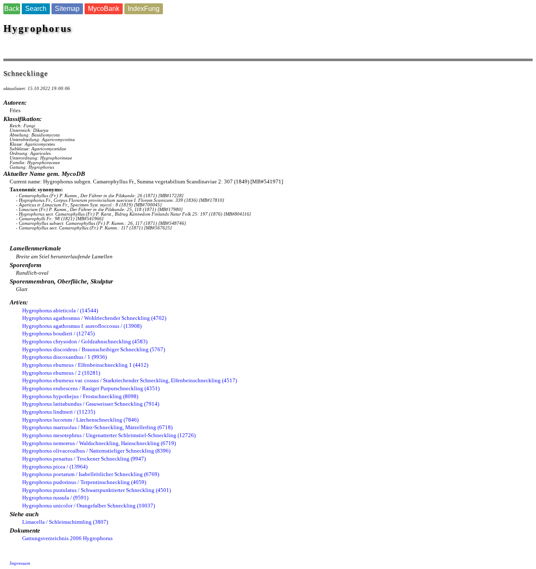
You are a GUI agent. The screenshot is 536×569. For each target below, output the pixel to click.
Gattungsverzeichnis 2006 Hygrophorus (67, 538)
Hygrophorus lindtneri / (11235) (58, 412)
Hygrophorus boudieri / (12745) (58, 333)
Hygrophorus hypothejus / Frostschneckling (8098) (80, 396)
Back (11, 8)
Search (35, 8)
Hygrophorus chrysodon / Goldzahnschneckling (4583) (84, 341)
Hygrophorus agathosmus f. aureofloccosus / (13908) (82, 326)
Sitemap (67, 8)
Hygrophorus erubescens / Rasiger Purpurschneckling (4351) (91, 388)
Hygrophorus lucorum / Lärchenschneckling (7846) (80, 420)
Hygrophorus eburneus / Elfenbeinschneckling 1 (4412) (85, 365)
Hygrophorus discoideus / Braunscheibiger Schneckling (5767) (93, 349)
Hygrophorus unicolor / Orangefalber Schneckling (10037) (88, 505)
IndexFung (144, 8)
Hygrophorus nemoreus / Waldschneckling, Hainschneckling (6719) (99, 443)
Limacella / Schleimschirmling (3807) (65, 522)
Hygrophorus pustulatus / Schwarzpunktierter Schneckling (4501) (96, 490)
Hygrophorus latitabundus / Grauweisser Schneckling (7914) (90, 404)
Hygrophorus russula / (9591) (55, 497)
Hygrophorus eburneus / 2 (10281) (61, 373)
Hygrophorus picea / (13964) (55, 466)
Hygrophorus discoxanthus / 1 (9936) (64, 357)
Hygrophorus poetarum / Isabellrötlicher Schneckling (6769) (90, 474)
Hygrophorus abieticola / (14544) (60, 310)
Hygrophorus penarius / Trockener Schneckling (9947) (84, 459)
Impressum (20, 563)
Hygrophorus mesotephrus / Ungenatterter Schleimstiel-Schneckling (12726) (109, 435)
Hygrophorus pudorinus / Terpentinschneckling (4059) (84, 482)
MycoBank (103, 8)
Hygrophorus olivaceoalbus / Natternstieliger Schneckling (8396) (96, 451)
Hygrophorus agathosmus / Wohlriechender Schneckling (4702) (94, 318)
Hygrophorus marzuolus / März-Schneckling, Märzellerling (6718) (97, 427)
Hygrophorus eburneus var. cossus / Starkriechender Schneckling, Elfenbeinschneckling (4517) (129, 380)
